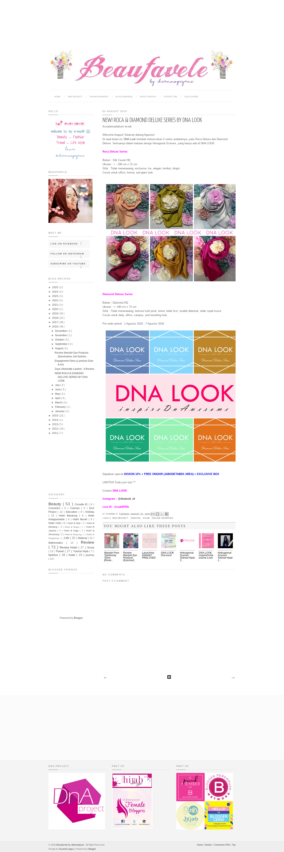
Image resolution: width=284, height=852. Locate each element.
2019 (55, 313)
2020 (55, 309)
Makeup (83, 538)
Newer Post (105, 678)
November (61, 335)
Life (67, 538)
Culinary (75, 508)
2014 (55, 420)
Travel (60, 551)
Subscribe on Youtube (68, 263)
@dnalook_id (126, 498)
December (61, 331)
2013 (55, 424)
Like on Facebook (64, 244)
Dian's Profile (148, 96)
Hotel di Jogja (72, 530)
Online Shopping (162, 518)
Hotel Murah (81, 519)
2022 (55, 300)
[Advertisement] (142, 21)
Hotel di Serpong (73, 534)
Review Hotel (69, 547)
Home (57, 96)
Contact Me (170, 96)
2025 (55, 287)
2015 (55, 415)
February (60, 406)
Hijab (147, 518)
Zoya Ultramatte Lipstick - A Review (74, 368)
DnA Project (120, 518)
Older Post (233, 678)
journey (90, 555)
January (60, 411)
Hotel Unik (55, 523)
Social (90, 547)
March (59, 402)
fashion (136, 518)
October (60, 339)
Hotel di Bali (74, 523)
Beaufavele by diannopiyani (70, 844)
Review (87, 542)
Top (234, 844)
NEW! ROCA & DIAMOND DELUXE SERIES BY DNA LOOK (71, 377)
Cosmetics (55, 508)
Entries (208, 844)
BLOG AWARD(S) (124, 96)
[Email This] (153, 514)
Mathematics (57, 542)
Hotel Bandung (69, 515)
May (58, 393)
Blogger (78, 617)
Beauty (55, 504)
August (59, 348)
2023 (55, 296)
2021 (55, 304)
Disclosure (191, 96)
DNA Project (75, 96)
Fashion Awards (99, 96)
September (61, 344)
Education (72, 511)
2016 (55, 326)
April (58, 398)
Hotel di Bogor (72, 527)
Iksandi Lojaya (66, 849)
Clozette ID (82, 504)
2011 (55, 433)
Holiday (89, 511)
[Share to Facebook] (167, 514)
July (57, 385)
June (58, 389)
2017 (55, 322)
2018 (55, 317)
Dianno (111, 514)
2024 (55, 291)
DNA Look (130, 139)
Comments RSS (222, 844)
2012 (55, 428)
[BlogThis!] (157, 514)
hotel (72, 555)
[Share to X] (162, 514)
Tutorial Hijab (81, 551)
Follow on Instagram (67, 254)
